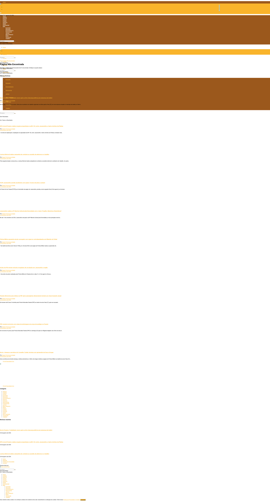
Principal (5, 411)
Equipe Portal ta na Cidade (8, 100)
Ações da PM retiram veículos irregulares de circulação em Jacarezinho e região (24, 267)
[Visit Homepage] (5, 4)
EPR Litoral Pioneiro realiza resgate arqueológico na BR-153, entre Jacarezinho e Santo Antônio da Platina (31, 126)
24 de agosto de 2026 (5, 102)
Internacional (6, 25)
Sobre (4, 2)
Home (4, 16)
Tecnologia (8, 37)
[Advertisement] (42, 374)
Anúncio (5, 391)
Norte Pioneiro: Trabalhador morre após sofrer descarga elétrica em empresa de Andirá (26, 98)
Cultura (4, 20)
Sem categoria (6, 414)
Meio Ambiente (9, 34)
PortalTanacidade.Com (8, 361)
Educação (8, 29)
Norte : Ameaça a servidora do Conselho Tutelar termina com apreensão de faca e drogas (26, 352)
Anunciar (5, 460)
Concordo (83, 499)
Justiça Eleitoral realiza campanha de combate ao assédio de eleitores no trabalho (24, 154)
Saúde (4, 24)
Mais (4, 26)
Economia (8, 28)
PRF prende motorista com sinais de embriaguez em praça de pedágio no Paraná (24, 324)
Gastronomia (9, 32)
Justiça (7, 33)
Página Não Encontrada (9, 60)
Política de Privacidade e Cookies (71, 499)
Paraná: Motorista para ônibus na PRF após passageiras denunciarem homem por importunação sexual (30, 296)
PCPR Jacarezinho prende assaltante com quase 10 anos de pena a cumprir (22, 182)
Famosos (5, 22)
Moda (7, 36)
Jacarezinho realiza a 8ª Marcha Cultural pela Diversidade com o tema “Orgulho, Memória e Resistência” (31, 211)
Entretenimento (9, 30)
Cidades (5, 17)
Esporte (5, 18)
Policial (4, 21)
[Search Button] (14, 41)
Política (5, 410)
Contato (5, 9)
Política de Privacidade (8, 7)
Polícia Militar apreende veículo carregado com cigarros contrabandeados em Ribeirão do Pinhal (28, 239)
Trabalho (8, 38)
